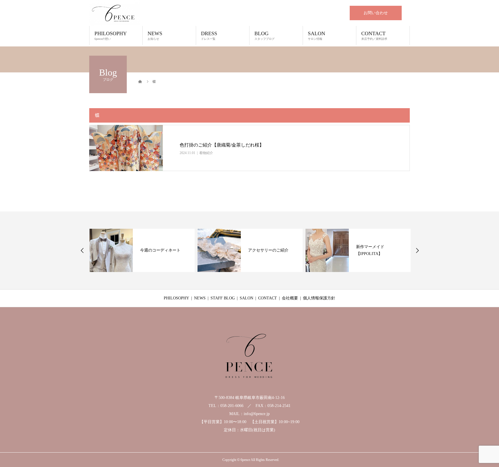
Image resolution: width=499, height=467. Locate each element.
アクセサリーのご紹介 (268, 250)
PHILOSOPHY (110, 35)
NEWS (155, 35)
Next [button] (417, 250)
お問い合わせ (376, 13)
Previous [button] (82, 250)
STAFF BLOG (223, 298)
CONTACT (374, 35)
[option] (141, 250)
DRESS (209, 35)
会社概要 (290, 298)
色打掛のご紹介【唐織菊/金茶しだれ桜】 (222, 144)
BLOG (264, 35)
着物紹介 (206, 153)
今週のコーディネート (160, 250)
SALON (316, 35)
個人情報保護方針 (319, 298)
